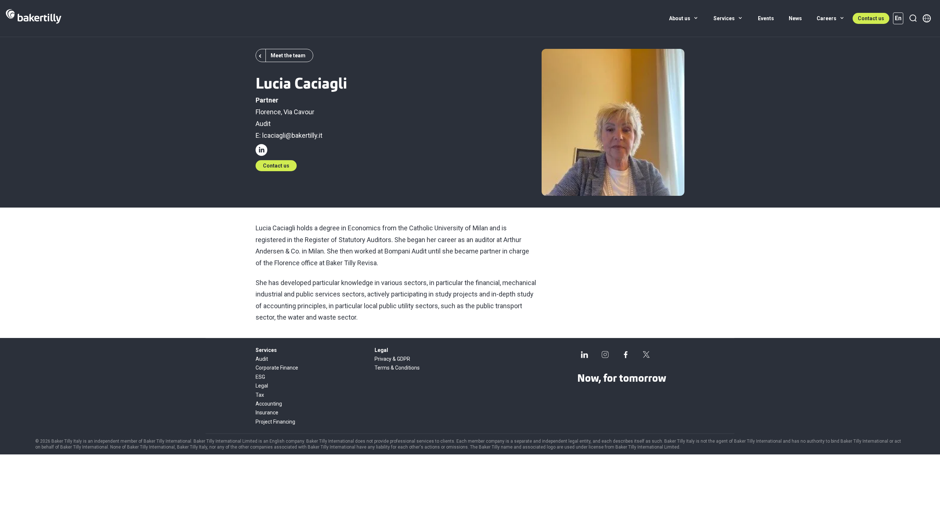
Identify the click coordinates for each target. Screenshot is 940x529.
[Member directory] (926, 18)
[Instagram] (605, 354)
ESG (260, 377)
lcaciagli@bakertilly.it (292, 135)
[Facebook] (625, 354)
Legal (262, 386)
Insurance (267, 412)
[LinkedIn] (584, 354)
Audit (263, 123)
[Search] (913, 18)
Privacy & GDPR (392, 359)
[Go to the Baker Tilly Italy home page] (33, 18)
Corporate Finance (277, 368)
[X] (646, 354)
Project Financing (275, 422)
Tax (260, 395)
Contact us (871, 18)
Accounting (269, 404)
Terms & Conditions (397, 368)
